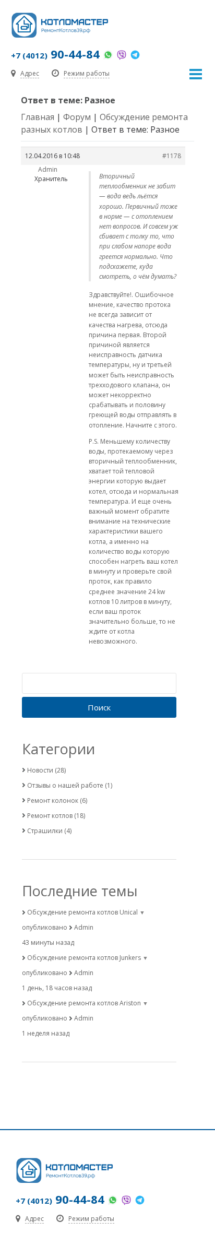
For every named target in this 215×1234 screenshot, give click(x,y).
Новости (40, 770)
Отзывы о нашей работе (65, 785)
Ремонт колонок (52, 800)
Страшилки (45, 830)
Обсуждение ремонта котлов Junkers (84, 957)
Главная (37, 117)
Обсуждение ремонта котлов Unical (82, 912)
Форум (77, 117)
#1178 (171, 155)
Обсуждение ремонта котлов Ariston (84, 1003)
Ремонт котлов (50, 815)
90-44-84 (55, 54)
